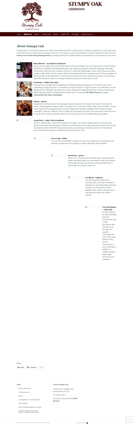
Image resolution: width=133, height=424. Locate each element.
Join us (20, 396)
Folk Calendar (23, 403)
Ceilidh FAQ (65, 34)
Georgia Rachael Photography (45, 422)
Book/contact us (87, 34)
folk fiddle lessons (92, 92)
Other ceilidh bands (24, 388)
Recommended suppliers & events (29, 407)
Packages (75, 34)
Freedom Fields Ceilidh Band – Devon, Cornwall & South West (28, 411)
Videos (36, 34)
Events (55, 34)
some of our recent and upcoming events (34, 55)
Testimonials (46, 34)
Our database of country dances (29, 400)
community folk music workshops (48, 95)
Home (19, 34)
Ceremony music (24, 392)
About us (28, 34)
